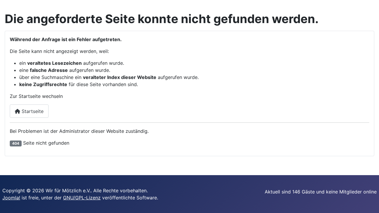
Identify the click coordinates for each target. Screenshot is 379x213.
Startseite (32, 111)
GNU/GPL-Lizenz (82, 198)
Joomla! (11, 198)
